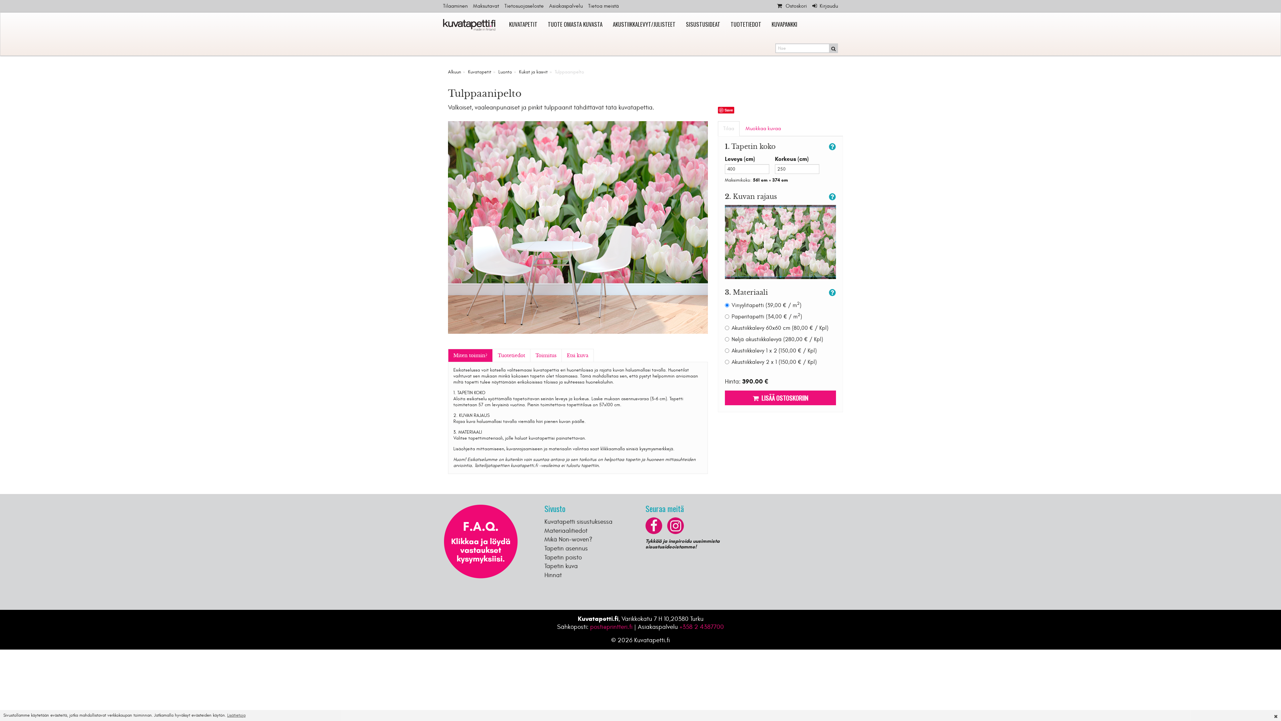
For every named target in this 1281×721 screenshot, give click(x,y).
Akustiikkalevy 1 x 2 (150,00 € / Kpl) (774, 350)
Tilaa (728, 129)
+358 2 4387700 (702, 627)
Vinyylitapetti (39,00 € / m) (766, 305)
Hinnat (553, 575)
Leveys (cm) (740, 159)
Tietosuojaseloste (524, 6)
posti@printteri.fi (611, 627)
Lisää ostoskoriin (783, 397)
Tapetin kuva (561, 566)
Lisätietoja (236, 715)
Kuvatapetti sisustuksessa (578, 521)
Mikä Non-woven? (568, 539)
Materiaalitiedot (565, 530)
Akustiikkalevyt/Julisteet (644, 24)
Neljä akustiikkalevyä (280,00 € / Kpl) (777, 339)
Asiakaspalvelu (566, 6)
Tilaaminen (455, 6)
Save (729, 109)
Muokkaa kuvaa (763, 129)
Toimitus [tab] (545, 355)
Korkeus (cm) (792, 159)
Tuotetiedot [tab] (511, 355)
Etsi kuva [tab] (577, 355)
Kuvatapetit (523, 24)
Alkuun (454, 72)
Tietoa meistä (603, 6)
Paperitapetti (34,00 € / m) (767, 316)
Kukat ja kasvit (533, 72)
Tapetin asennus (566, 548)
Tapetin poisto (563, 557)
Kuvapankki (784, 24)
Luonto (505, 72)
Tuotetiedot (746, 24)
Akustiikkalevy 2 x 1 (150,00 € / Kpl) (774, 362)
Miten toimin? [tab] (470, 355)
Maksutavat (486, 6)
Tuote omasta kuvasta (575, 24)
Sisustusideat (703, 24)
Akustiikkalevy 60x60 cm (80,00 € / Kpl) (780, 328)
